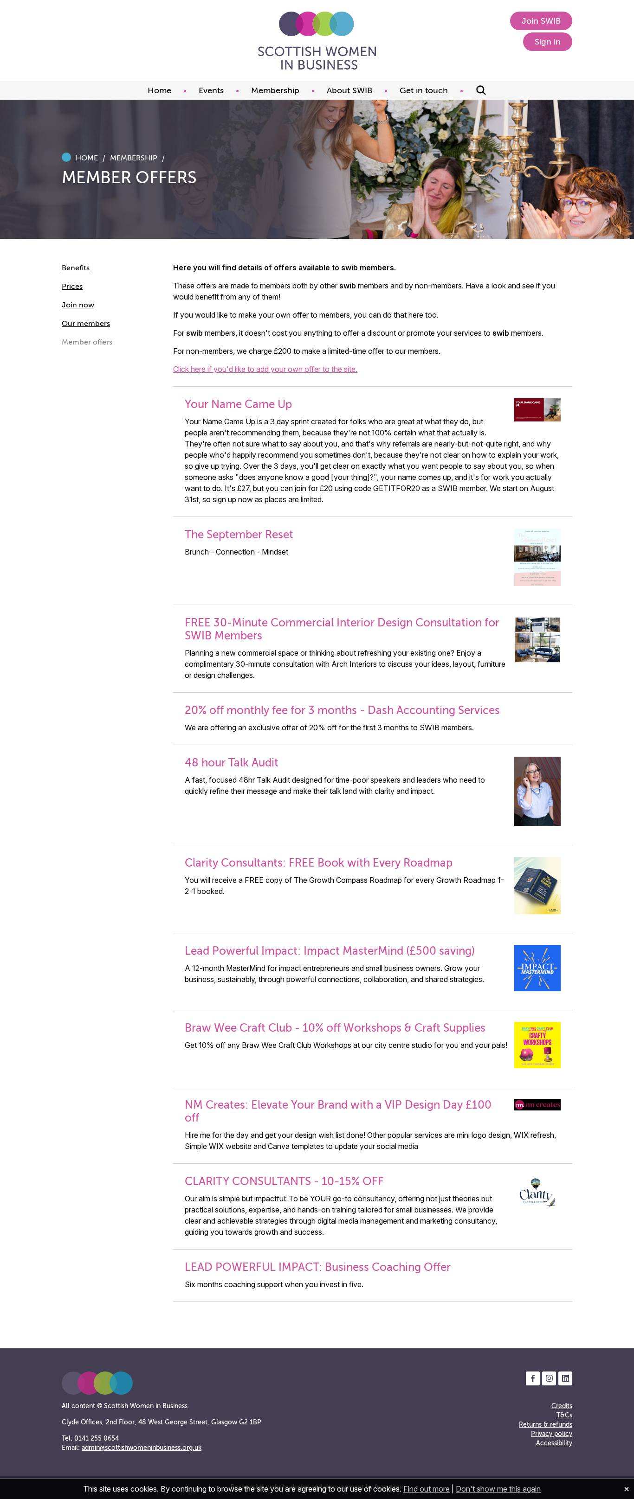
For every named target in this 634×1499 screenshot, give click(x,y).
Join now (78, 305)
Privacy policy (551, 1433)
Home (87, 158)
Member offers (87, 342)
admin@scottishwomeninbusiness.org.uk (141, 1447)
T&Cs (564, 1415)
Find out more (426, 1488)
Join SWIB (541, 21)
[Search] (481, 90)
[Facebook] (533, 1378)
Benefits (76, 268)
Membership (133, 158)
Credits (561, 1406)
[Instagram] (549, 1378)
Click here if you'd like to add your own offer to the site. (265, 369)
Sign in (548, 41)
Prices (72, 286)
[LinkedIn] (565, 1378)
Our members (86, 323)
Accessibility (554, 1443)
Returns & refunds (545, 1424)
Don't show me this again (498, 1488)
